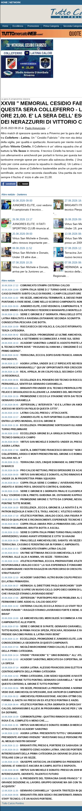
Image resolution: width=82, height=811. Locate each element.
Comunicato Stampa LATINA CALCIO (43, 548)
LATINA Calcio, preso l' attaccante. (44, 412)
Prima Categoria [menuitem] (51, 26)
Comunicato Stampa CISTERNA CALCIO (45, 285)
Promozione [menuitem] (33, 26)
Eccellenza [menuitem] (18, 26)
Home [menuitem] (5, 26)
